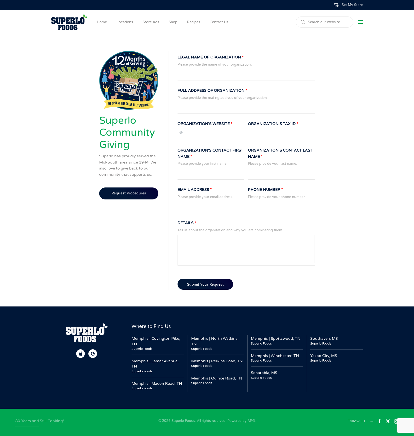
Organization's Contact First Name (210, 153)
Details (187, 223)
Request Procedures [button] (128, 193)
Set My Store (352, 5)
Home (102, 22)
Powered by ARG (240, 421)
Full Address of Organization (212, 90)
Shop (173, 22)
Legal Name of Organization (211, 57)
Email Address (195, 189)
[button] (348, 5)
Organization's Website (205, 123)
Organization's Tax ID (273, 123)
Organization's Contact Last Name (280, 153)
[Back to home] (69, 22)
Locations (124, 22)
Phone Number (265, 189)
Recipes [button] (193, 22)
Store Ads (151, 22)
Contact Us (219, 22)
